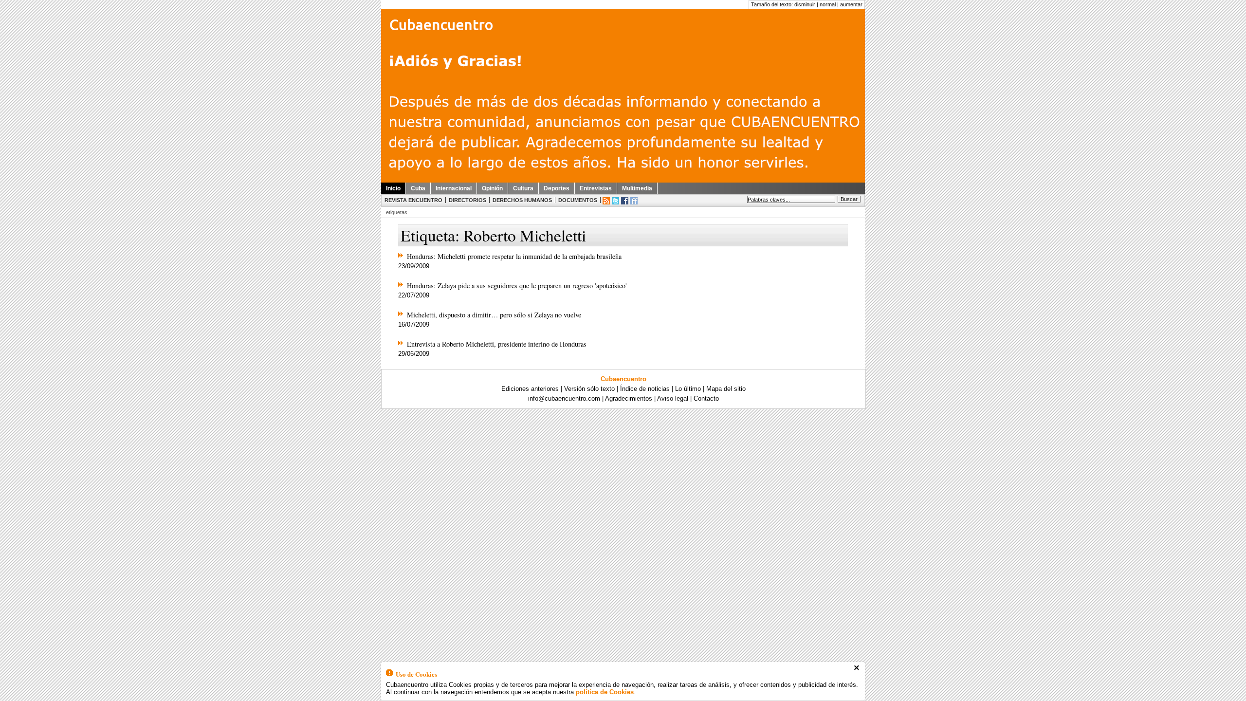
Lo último (688, 388)
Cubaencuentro (623, 379)
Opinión (492, 188)
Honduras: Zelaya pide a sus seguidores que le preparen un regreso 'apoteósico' (517, 285)
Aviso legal (672, 398)
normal (828, 4)
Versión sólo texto (589, 388)
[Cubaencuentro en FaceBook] (624, 200)
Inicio (393, 188)
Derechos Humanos (522, 200)
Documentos (577, 200)
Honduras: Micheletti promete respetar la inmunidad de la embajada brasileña (514, 256)
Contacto (706, 398)
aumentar (851, 4)
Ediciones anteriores (530, 388)
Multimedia (637, 188)
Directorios (467, 200)
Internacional (454, 188)
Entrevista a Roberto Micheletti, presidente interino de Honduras (496, 344)
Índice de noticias (645, 388)
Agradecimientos (628, 398)
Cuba (418, 188)
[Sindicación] (606, 200)
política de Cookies (605, 692)
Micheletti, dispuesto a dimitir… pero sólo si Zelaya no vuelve (494, 314)
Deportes (556, 188)
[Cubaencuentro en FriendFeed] (634, 200)
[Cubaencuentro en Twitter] (615, 200)
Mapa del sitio (726, 388)
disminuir (804, 4)
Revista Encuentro (413, 200)
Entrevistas (596, 188)
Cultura (523, 188)
